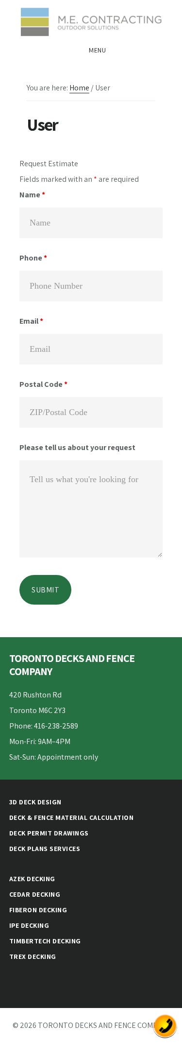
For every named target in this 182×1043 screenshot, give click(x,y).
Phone (33, 258)
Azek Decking (32, 878)
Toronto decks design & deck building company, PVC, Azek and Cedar (91, 21)
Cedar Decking (35, 894)
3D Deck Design (35, 802)
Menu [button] (97, 50)
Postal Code (43, 384)
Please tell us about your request (77, 447)
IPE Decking (29, 925)
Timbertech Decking (45, 941)
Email (31, 321)
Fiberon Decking (38, 909)
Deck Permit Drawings (49, 833)
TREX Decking (32, 956)
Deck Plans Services (45, 848)
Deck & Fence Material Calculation (71, 817)
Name (32, 195)
